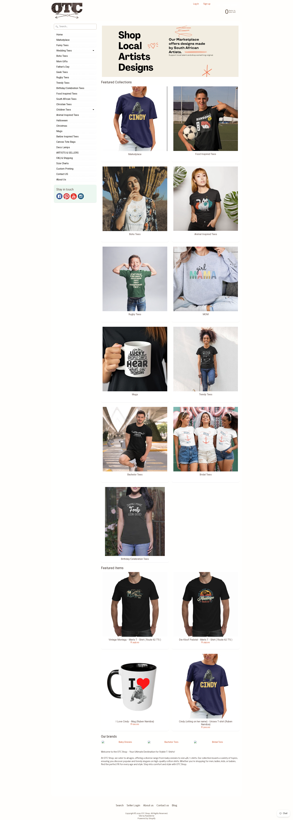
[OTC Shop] (67, 13)
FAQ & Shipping (64, 158)
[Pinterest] (66, 196)
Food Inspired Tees (66, 93)
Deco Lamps (63, 147)
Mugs (59, 131)
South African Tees (66, 99)
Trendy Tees (62, 82)
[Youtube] (74, 196)
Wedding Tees (64, 50)
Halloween (62, 120)
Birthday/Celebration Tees (70, 88)
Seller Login (133, 805)
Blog (174, 805)
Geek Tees (62, 72)
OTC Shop (145, 814)
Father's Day (62, 66)
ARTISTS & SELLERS (67, 152)
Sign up (206, 4)
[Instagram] (81, 196)
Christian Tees (64, 104)
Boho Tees (62, 55)
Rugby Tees (62, 77)
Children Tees (63, 109)
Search (120, 805)
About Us (61, 179)
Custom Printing (64, 168)
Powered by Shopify (146, 819)
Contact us (163, 805)
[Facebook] (59, 196)
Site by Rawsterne (146, 816)
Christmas (61, 125)
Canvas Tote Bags (66, 141)
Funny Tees (62, 45)
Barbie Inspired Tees (67, 136)
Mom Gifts (62, 61)
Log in (196, 4)
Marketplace (63, 39)
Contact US (62, 174)
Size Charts (62, 163)
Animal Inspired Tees (67, 115)
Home (59, 34)
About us (148, 805)
